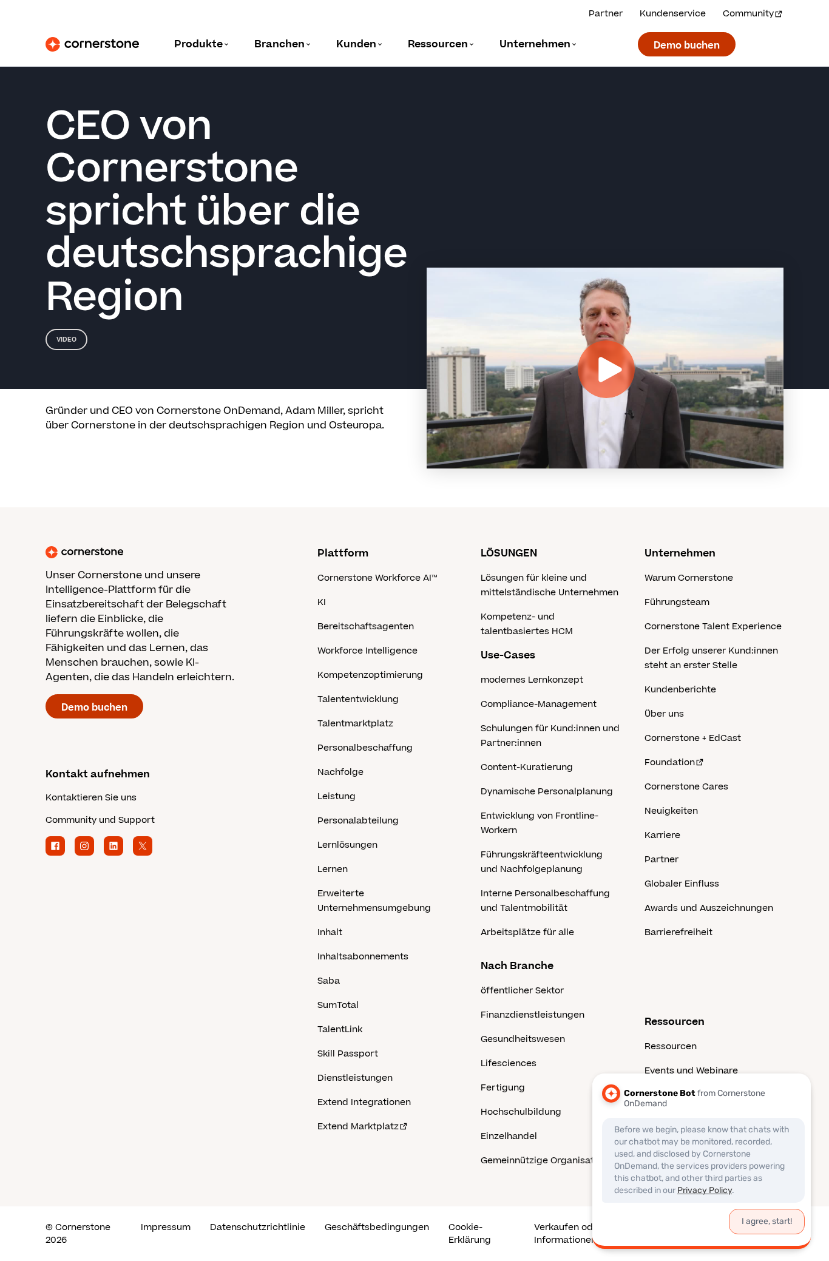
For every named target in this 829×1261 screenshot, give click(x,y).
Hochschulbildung (521, 1112)
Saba (328, 981)
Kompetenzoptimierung (370, 675)
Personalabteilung (358, 820)
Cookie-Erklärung (469, 1233)
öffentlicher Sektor (522, 990)
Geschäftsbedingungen (377, 1227)
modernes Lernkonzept (532, 680)
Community (748, 13)
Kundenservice (673, 13)
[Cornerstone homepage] (162, 552)
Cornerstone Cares (686, 786)
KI (321, 602)
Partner (606, 13)
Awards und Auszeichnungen (709, 908)
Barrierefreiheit (678, 932)
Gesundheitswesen (523, 1039)
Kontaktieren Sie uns (91, 797)
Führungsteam (677, 602)
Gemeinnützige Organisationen (549, 1160)
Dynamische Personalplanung (547, 791)
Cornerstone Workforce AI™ (377, 578)
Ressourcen (671, 1046)
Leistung (336, 796)
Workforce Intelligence (367, 650)
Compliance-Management (539, 704)
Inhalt (329, 932)
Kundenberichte (680, 689)
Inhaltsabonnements (362, 956)
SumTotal (338, 1005)
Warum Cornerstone (689, 578)
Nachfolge (340, 772)
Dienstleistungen (355, 1078)
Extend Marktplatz (358, 1126)
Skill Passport (347, 1053)
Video (66, 339)
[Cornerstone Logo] (92, 44)
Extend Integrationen (364, 1102)
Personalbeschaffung (365, 748)
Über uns (664, 714)
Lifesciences (508, 1063)
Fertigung (503, 1087)
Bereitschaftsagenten (365, 626)
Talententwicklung (358, 699)
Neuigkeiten (671, 811)
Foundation (670, 762)
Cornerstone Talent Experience (713, 626)
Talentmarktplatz (355, 723)
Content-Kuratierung (527, 767)
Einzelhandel (509, 1136)
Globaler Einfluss (682, 883)
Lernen (332, 869)
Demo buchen (687, 45)
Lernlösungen (347, 845)
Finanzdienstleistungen (532, 1015)
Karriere (662, 835)
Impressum (166, 1227)
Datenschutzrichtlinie (257, 1227)
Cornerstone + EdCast (693, 738)
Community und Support (100, 820)
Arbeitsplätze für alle (527, 932)
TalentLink (339, 1029)
